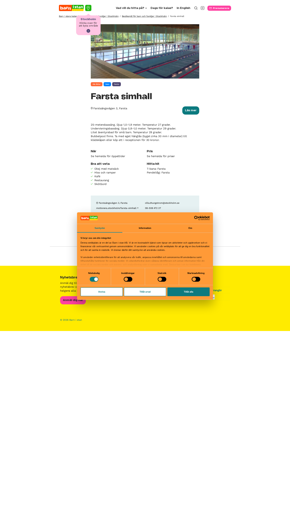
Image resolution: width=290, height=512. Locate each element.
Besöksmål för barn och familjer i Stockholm (144, 16)
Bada (107, 84)
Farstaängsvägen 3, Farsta (110, 108)
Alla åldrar (97, 84)
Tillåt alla (188, 291)
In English (183, 8)
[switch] (128, 279)
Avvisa (101, 291)
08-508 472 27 (153, 208)
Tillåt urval (145, 291)
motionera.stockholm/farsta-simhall (116, 208)
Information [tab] (145, 228)
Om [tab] (190, 228)
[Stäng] (88, 31)
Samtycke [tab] (100, 228)
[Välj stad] (88, 8)
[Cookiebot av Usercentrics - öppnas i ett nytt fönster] (196, 218)
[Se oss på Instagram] (202, 9)
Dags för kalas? (162, 8)
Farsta (116, 84)
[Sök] (196, 9)
